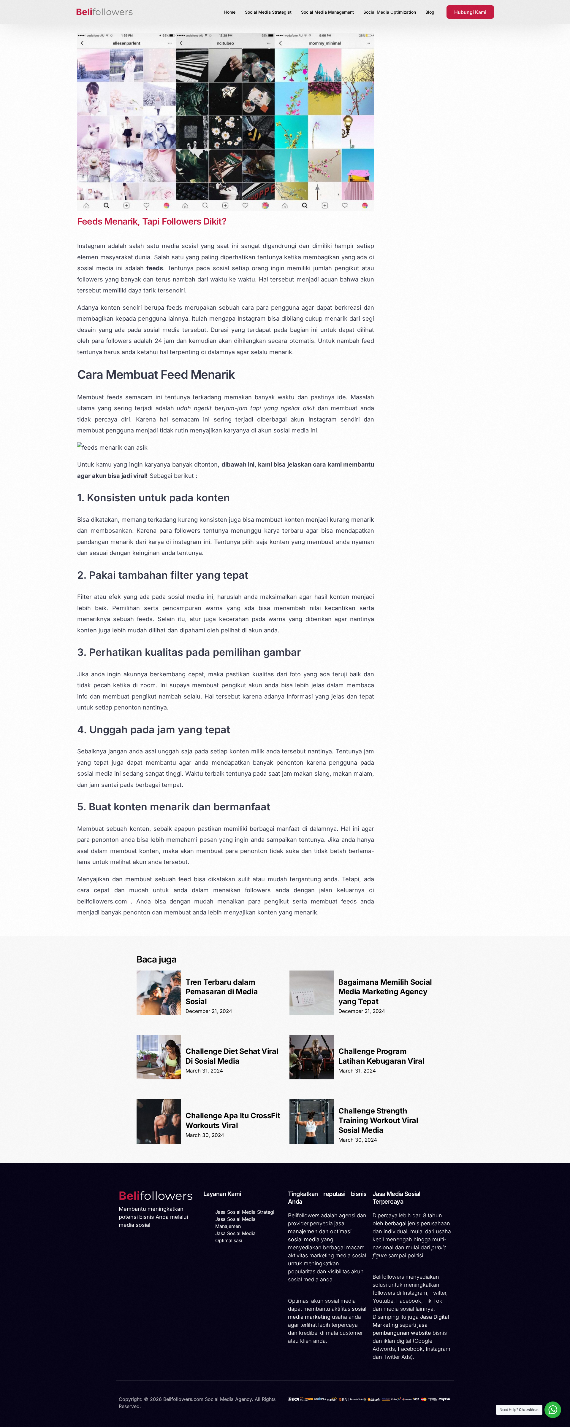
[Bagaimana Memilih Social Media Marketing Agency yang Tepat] (311, 1013)
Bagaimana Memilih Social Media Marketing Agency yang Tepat (385, 992)
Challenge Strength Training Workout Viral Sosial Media (378, 1120)
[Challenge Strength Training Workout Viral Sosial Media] (311, 1142)
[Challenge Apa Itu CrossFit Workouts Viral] (159, 1142)
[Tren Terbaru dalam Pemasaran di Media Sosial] (159, 1013)
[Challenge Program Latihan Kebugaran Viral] (311, 1078)
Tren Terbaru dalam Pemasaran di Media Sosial (222, 992)
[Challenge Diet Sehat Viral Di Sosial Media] (159, 1078)
